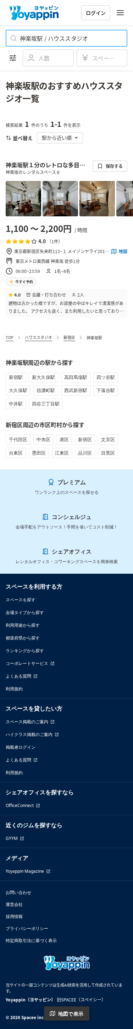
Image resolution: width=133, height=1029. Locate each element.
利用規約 (14, 689)
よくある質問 (18, 676)
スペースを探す (20, 600)
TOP (9, 337)
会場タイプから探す (25, 612)
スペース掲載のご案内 (27, 722)
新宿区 (69, 337)
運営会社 (14, 904)
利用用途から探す (23, 625)
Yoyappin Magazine (25, 871)
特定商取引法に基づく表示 (31, 940)
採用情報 (14, 916)
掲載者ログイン (20, 747)
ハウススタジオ (38, 337)
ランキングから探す (25, 651)
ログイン (96, 12)
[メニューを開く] (120, 13)
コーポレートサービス (27, 663)
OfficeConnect (20, 805)
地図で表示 (71, 1013)
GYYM (12, 838)
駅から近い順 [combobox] (57, 137)
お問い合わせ (18, 892)
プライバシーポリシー (27, 928)
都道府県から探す (23, 638)
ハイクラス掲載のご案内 (29, 734)
